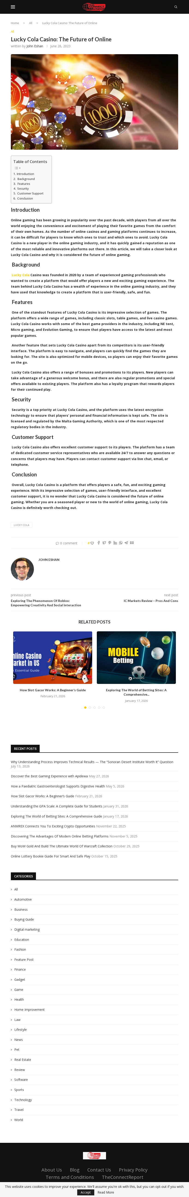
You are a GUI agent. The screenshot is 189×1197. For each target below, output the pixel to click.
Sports (19, 1089)
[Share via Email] (131, 543)
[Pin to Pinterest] (109, 543)
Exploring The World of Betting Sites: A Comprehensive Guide (56, 816)
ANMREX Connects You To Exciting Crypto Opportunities (53, 826)
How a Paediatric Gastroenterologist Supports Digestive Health (58, 786)
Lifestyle (20, 1029)
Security (23, 188)
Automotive (23, 899)
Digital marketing (27, 929)
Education (21, 939)
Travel (19, 1109)
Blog (75, 1170)
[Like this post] (92, 543)
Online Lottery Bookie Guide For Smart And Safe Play (50, 856)
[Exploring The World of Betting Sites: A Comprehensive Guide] (136, 657)
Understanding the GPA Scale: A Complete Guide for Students (56, 806)
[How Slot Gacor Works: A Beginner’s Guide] (52, 657)
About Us (51, 1170)
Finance (20, 969)
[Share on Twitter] (104, 543)
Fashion (20, 949)
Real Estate (22, 1059)
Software (21, 1079)
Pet (16, 1049)
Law (17, 1019)
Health (19, 999)
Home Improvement (29, 1009)
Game (18, 989)
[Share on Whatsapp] (120, 543)
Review (19, 1070)
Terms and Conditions (70, 1177)
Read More (105, 1192)
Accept (86, 1192)
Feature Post (24, 959)
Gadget (19, 979)
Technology (23, 1100)
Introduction (25, 174)
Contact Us (99, 1170)
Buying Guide (24, 919)
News (18, 1039)
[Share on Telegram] (126, 543)
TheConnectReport (122, 1177)
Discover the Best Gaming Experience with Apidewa (49, 776)
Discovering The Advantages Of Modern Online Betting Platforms (60, 836)
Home (15, 23)
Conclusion (25, 198)
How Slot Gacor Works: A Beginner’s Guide (53, 690)
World (18, 1120)
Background (26, 179)
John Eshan (35, 46)
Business (21, 909)
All (30, 23)
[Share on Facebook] (98, 543)
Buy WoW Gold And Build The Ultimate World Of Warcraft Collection (61, 846)
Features (23, 184)
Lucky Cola (21, 525)
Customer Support (30, 193)
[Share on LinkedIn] (115, 543)
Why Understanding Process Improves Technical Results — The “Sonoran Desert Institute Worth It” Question (92, 762)
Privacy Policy (133, 1170)
